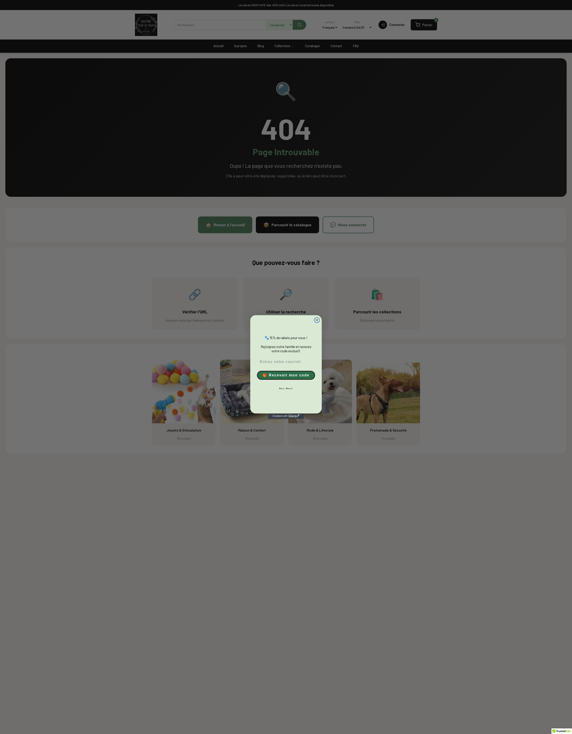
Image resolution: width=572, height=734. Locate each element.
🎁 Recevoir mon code (286, 375)
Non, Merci (286, 389)
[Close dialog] (317, 320)
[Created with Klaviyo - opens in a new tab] (286, 416)
